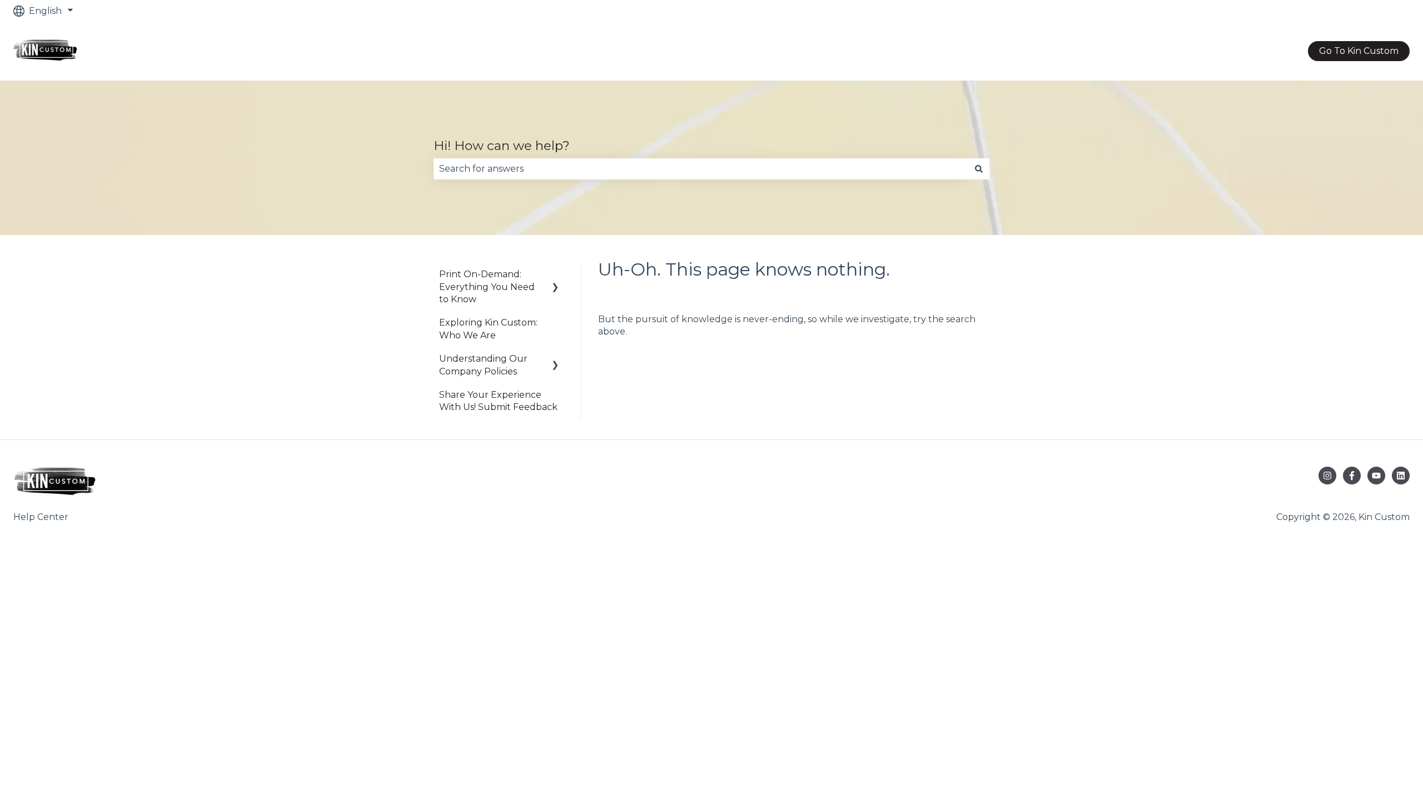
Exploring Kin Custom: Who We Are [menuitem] (488, 328)
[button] (555, 275)
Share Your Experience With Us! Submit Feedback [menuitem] (498, 400)
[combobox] (701, 168)
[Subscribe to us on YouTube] (1376, 475)
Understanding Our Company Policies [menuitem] (483, 364)
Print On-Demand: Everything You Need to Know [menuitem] (487, 286)
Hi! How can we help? (502, 145)
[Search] (978, 168)
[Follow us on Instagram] (1327, 475)
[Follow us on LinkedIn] (1401, 475)
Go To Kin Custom (1359, 51)
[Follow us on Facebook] (1352, 475)
